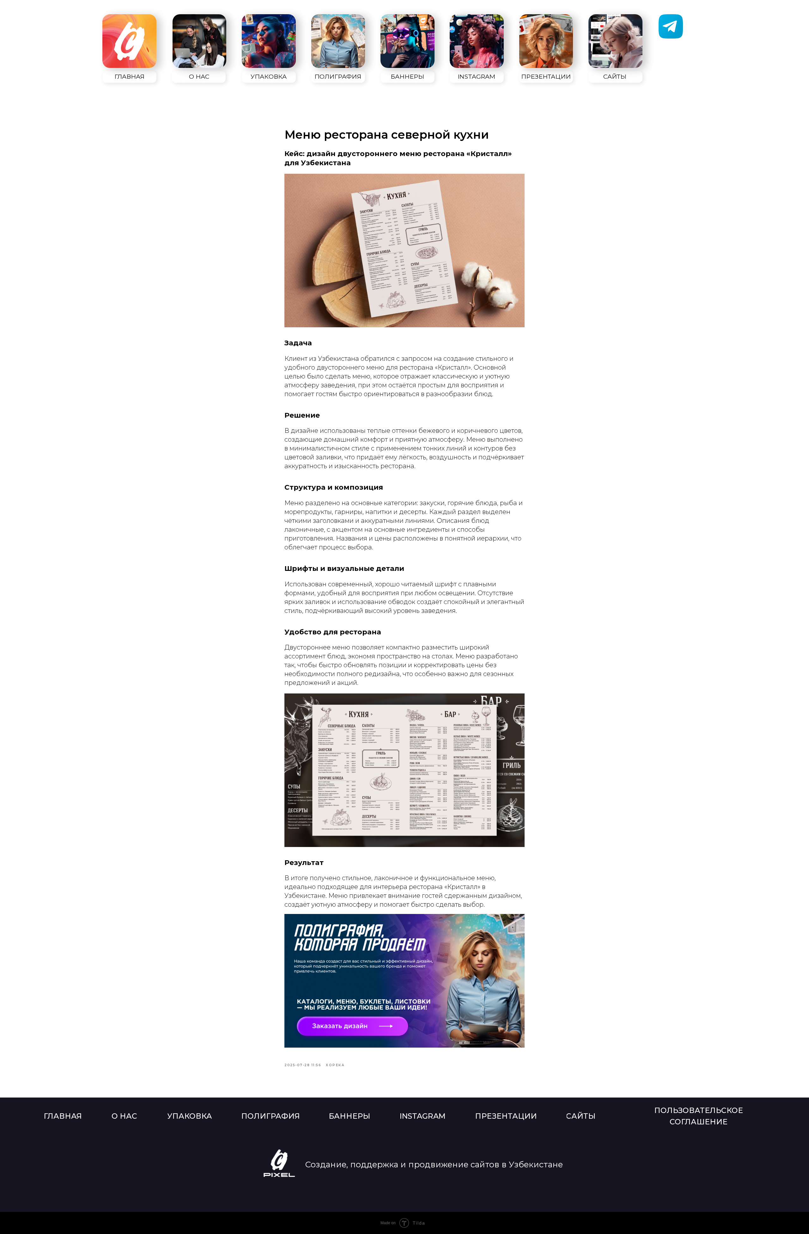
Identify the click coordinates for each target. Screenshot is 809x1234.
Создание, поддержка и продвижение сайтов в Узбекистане (434, 1164)
